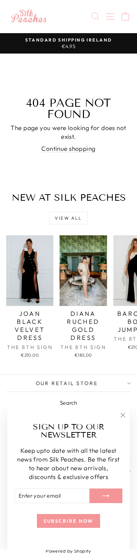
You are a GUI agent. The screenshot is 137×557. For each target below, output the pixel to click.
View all (68, 218)
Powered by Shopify (68, 551)
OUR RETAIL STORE (67, 383)
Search (68, 402)
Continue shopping (68, 148)
